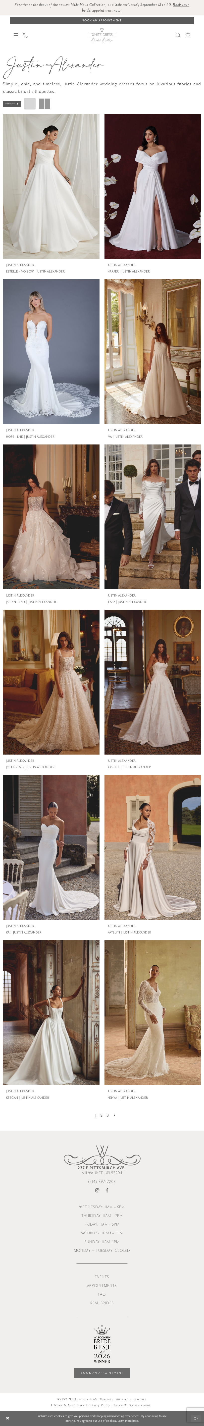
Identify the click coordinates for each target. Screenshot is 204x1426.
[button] (16, 35)
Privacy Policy (99, 1405)
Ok (196, 1419)
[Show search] (178, 35)
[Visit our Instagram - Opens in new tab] (97, 1190)
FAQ (102, 1294)
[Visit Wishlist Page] (188, 35)
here (135, 1421)
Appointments (102, 1285)
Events (102, 1277)
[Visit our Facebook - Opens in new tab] (107, 1190)
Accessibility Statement (132, 1405)
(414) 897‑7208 (102, 1181)
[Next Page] (114, 1115)
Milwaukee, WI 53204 (102, 1170)
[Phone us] (25, 35)
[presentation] (51, 186)
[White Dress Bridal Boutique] (102, 35)
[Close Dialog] (7, 1418)
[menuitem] (16, 35)
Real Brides (102, 1303)
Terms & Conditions (69, 1405)
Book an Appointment (102, 1373)
